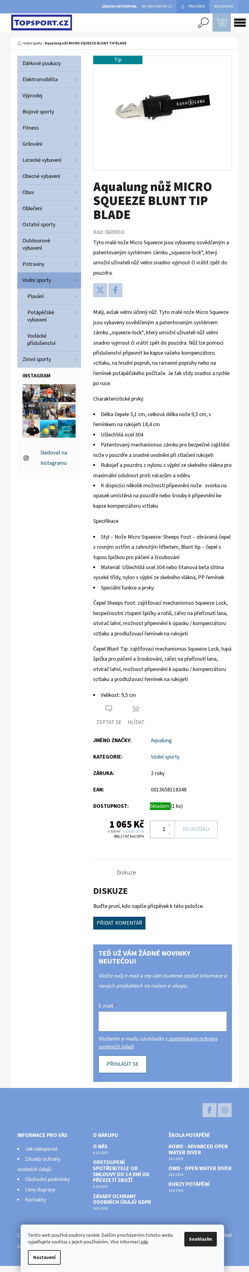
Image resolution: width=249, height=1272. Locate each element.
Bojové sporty (38, 112)
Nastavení (44, 1257)
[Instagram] (225, 1110)
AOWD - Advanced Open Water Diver (198, 1150)
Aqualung (161, 740)
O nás (100, 1147)
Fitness (30, 128)
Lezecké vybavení (41, 160)
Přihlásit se (122, 1064)
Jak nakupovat (41, 1149)
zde (144, 1242)
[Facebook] (115, 290)
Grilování (32, 144)
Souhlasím (200, 1239)
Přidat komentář (119, 923)
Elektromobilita (40, 79)
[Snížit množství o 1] (170, 833)
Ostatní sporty (38, 224)
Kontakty (35, 1200)
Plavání (35, 296)
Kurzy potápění (189, 1184)
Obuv (28, 192)
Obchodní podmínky (47, 1179)
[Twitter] (100, 290)
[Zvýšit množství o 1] (170, 825)
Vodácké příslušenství (41, 339)
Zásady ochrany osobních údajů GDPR (122, 1200)
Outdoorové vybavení (36, 244)
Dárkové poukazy (41, 63)
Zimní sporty (36, 359)
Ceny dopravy (40, 1190)
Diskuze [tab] (126, 872)
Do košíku (196, 829)
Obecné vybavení (41, 176)
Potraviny (33, 264)
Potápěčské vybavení (40, 316)
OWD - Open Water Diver (200, 1169)
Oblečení (32, 208)
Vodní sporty (36, 280)
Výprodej (32, 95)
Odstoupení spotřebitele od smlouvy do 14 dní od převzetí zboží (121, 1171)
